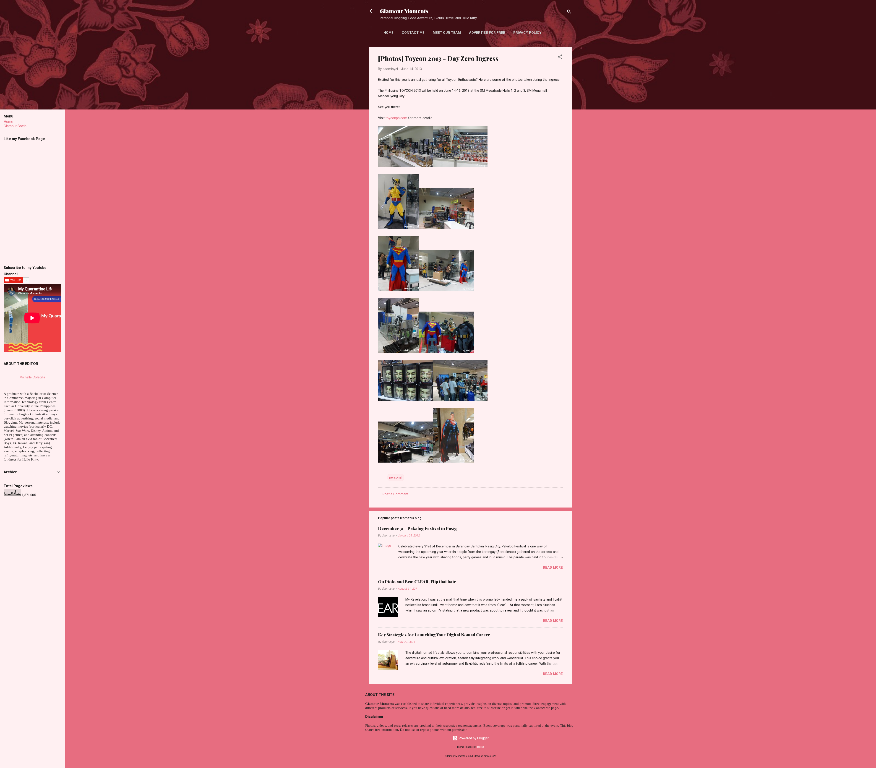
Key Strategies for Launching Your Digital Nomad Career (434, 635)
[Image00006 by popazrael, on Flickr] (398, 351)
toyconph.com (396, 118)
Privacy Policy (527, 33)
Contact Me (413, 33)
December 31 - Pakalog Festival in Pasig (417, 528)
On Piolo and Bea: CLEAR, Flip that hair (417, 581)
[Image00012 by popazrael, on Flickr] (405, 166)
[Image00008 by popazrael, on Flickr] (398, 290)
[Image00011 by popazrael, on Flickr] (460, 166)
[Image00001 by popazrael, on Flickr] (453, 461)
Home (388, 33)
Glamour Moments (404, 11)
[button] (560, 57)
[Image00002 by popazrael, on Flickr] (405, 461)
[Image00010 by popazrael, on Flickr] (398, 228)
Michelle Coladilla (32, 377)
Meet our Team (447, 33)
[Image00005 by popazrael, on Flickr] (446, 351)
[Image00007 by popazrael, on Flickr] (446, 290)
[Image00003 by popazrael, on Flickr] (460, 400)
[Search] (569, 12)
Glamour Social (15, 126)
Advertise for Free (487, 33)
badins (480, 746)
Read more (553, 567)
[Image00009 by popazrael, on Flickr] (446, 228)
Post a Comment (395, 494)
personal (395, 477)
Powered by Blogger (473, 738)
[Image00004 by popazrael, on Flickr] (405, 400)
